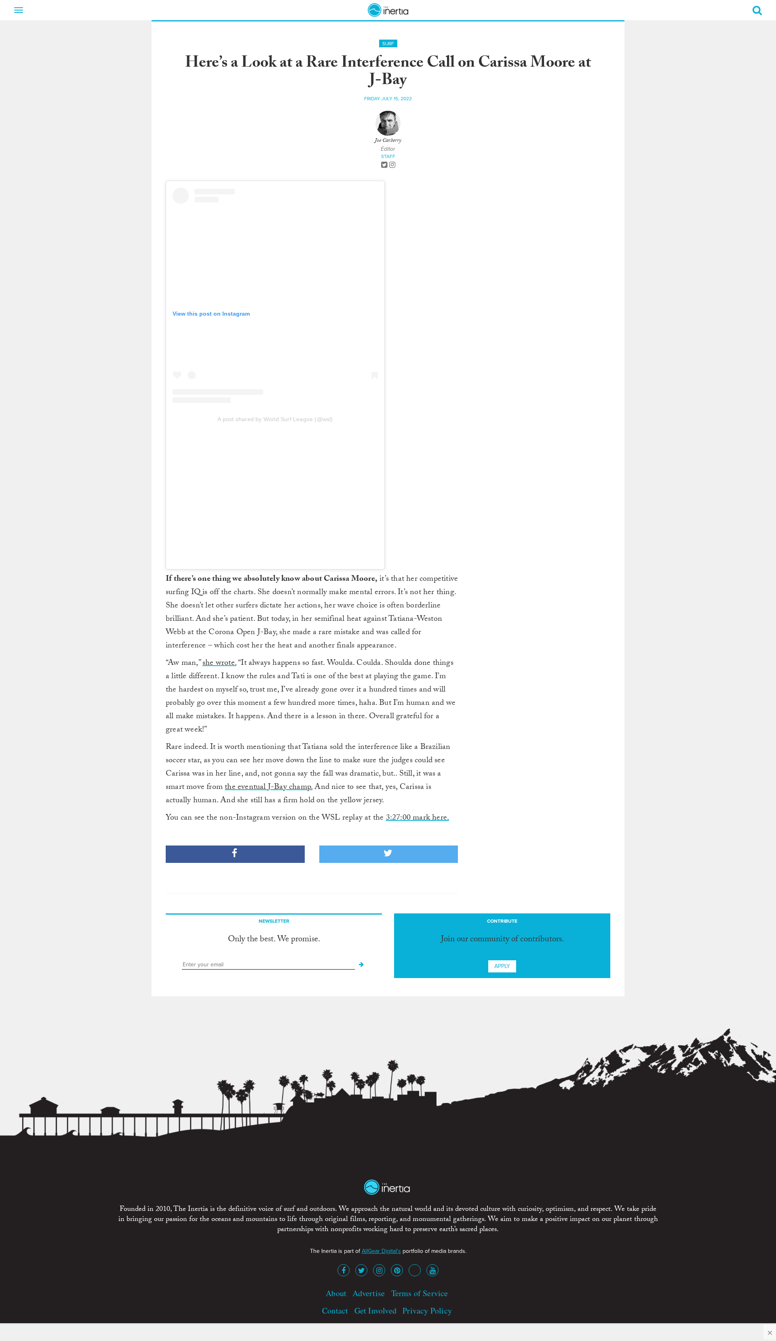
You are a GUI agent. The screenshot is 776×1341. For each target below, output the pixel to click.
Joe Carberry (388, 141)
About (336, 1293)
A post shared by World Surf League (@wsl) (275, 419)
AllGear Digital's (381, 1251)
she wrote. (219, 663)
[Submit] (361, 964)
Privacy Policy (427, 1310)
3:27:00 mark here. (417, 818)
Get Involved (375, 1310)
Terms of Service (419, 1293)
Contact (335, 1310)
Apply (502, 966)
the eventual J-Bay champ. (268, 788)
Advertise (368, 1293)
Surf (388, 43)
